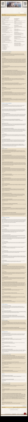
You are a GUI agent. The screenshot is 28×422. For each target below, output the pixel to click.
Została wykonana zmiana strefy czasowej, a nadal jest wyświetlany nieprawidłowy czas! (7, 29)
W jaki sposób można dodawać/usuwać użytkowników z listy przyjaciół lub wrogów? (19, 30)
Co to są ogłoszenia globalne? (4, 47)
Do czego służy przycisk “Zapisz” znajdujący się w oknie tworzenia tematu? (7, 41)
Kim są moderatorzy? (16, 19)
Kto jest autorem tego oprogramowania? (17, 43)
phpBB (13, 408)
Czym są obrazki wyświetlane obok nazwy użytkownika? (7, 30)
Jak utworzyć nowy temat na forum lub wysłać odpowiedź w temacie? (7, 35)
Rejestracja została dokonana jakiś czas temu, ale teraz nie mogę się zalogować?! (7, 22)
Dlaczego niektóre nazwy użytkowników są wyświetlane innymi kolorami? (19, 22)
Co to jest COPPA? (3, 19)
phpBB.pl (10, 125)
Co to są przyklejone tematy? (4, 48)
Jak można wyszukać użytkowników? (17, 34)
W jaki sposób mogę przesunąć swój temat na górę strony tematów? (7, 42)
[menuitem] (5, 14)
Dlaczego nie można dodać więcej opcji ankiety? (6, 37)
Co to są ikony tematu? (4, 49)
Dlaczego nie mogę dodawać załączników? (6, 39)
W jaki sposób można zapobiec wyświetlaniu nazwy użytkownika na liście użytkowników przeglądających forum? (7, 27)
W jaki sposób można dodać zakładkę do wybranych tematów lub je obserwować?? (20, 37)
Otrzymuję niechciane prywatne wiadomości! (18, 26)
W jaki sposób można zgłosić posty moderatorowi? (6, 40)
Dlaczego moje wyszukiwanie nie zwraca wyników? (18, 33)
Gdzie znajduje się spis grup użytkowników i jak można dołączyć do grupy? (20, 21)
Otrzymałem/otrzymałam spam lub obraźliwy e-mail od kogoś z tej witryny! (20, 27)
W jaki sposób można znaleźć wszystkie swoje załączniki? (19, 41)
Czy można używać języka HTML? (5, 45)
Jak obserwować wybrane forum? (17, 38)
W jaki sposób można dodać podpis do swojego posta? (7, 36)
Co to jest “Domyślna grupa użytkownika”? (18, 23)
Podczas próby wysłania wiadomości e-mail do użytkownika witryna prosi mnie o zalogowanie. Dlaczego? (7, 32)
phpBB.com (13, 125)
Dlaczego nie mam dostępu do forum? (5, 38)
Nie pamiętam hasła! (3, 23)
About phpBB (15, 386)
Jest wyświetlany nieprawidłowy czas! (5, 28)
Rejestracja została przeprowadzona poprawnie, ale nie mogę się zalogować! (7, 21)
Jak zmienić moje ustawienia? (4, 26)
